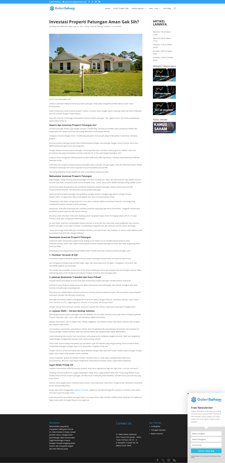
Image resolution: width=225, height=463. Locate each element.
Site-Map (167, 9)
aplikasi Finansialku (81, 390)
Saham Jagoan (138, 9)
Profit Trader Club (121, 9)
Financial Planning (96, 26)
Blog (87, 26)
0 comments (116, 26)
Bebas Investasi (157, 434)
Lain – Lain (153, 9)
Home (107, 9)
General (107, 26)
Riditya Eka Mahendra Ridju (61, 26)
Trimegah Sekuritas (158, 430)
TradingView (155, 426)
